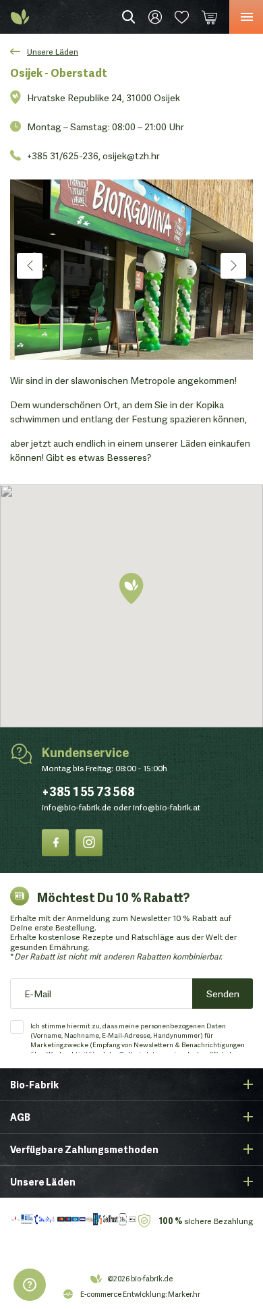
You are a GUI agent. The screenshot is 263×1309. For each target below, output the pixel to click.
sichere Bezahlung (205, 1220)
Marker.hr (184, 1293)
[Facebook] (55, 842)
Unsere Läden (52, 51)
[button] (131, 589)
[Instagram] (89, 842)
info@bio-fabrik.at (166, 807)
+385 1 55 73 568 (88, 791)
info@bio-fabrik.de (76, 807)
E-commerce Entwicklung (122, 1293)
